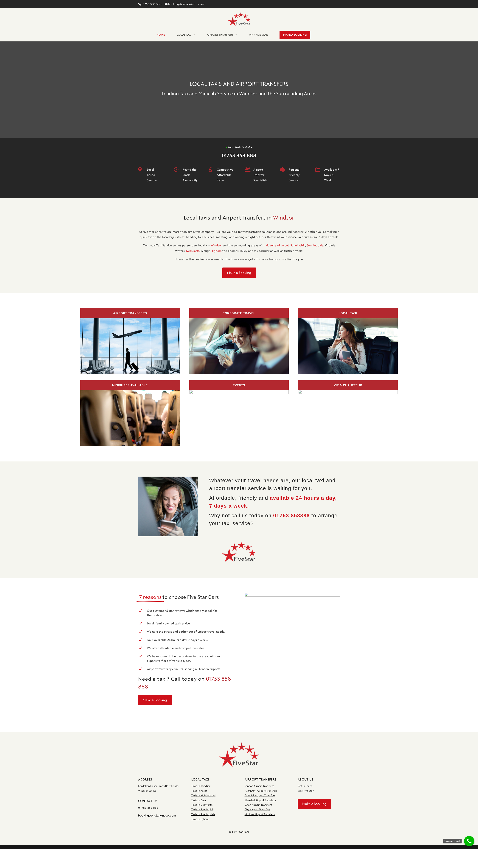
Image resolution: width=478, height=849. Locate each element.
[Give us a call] (469, 841)
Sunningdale (315, 245)
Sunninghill (297, 245)
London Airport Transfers (259, 786)
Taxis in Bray (198, 800)
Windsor (216, 245)
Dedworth (193, 250)
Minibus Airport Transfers (260, 814)
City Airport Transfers (257, 809)
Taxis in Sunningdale (203, 814)
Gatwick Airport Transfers (260, 795)
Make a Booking (239, 273)
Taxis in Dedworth (201, 804)
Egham (217, 250)
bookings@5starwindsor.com (157, 815)
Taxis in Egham (200, 819)
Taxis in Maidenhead (203, 795)
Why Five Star (306, 790)
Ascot (285, 245)
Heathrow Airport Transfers (261, 790)
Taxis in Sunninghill (202, 809)
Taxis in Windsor (200, 786)
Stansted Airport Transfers (260, 800)
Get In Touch (305, 786)
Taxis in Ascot (199, 790)
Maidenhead (271, 245)
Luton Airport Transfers (258, 804)
